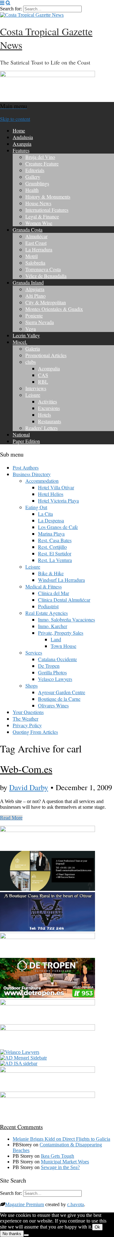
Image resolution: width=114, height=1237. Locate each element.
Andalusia (23, 137)
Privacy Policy (27, 725)
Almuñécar (36, 236)
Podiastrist (48, 606)
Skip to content (15, 118)
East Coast (36, 242)
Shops (31, 685)
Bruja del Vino (40, 157)
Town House (63, 646)
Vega (30, 328)
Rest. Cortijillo (52, 546)
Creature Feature (42, 163)
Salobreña (35, 262)
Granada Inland (28, 282)
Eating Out (36, 507)
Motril (31, 256)
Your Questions (28, 712)
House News (38, 203)
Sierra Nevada (39, 322)
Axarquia (22, 143)
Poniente (34, 315)
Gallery (32, 176)
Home (19, 130)
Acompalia (49, 368)
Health (32, 190)
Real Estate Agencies (46, 613)
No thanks (12, 1233)
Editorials (34, 170)
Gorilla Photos (52, 672)
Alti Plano (35, 295)
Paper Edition (26, 441)
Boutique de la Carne (59, 698)
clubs (30, 361)
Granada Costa (27, 229)
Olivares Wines (53, 705)
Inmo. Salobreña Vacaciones (66, 619)
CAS (43, 375)
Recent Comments (21, 1127)
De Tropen (49, 665)
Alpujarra (34, 289)
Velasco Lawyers (55, 679)
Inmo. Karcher (52, 626)
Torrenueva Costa (43, 269)
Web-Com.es (26, 769)
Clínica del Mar (53, 593)
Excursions (49, 408)
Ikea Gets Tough (57, 1156)
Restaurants (49, 421)
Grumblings (37, 183)
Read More (11, 817)
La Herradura (38, 249)
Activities (47, 401)
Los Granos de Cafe (58, 527)
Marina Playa (51, 533)
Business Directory (32, 474)
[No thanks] (26, 1235)
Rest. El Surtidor (54, 553)
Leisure (32, 394)
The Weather (25, 718)
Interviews (35, 388)
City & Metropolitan (45, 302)
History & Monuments (47, 196)
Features (21, 150)
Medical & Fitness (43, 586)
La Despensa (51, 520)
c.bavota (75, 1204)
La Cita (45, 513)
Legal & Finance (42, 216)
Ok (97, 1227)
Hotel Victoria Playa (58, 500)
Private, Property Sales (60, 632)
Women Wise (38, 223)
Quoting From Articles (35, 731)
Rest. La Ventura (55, 560)
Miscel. (20, 342)
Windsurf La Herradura (61, 579)
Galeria (32, 348)
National (21, 434)
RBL (43, 381)
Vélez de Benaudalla (45, 276)
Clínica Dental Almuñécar (64, 599)
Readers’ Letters (41, 428)
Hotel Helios (50, 494)
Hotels (44, 414)
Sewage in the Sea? (60, 1167)
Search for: (11, 8)
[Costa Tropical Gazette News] (32, 15)
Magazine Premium (24, 1204)
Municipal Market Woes (65, 1161)
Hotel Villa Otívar (56, 487)
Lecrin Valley (26, 335)
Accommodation (42, 480)
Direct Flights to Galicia (86, 1139)
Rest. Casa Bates (55, 540)
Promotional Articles (45, 355)
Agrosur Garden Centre (61, 692)
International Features (46, 209)
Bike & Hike (51, 573)
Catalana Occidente (57, 659)
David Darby (28, 787)
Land (56, 639)
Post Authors (26, 467)
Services (33, 652)
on (37, 1139)
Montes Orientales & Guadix (54, 309)
